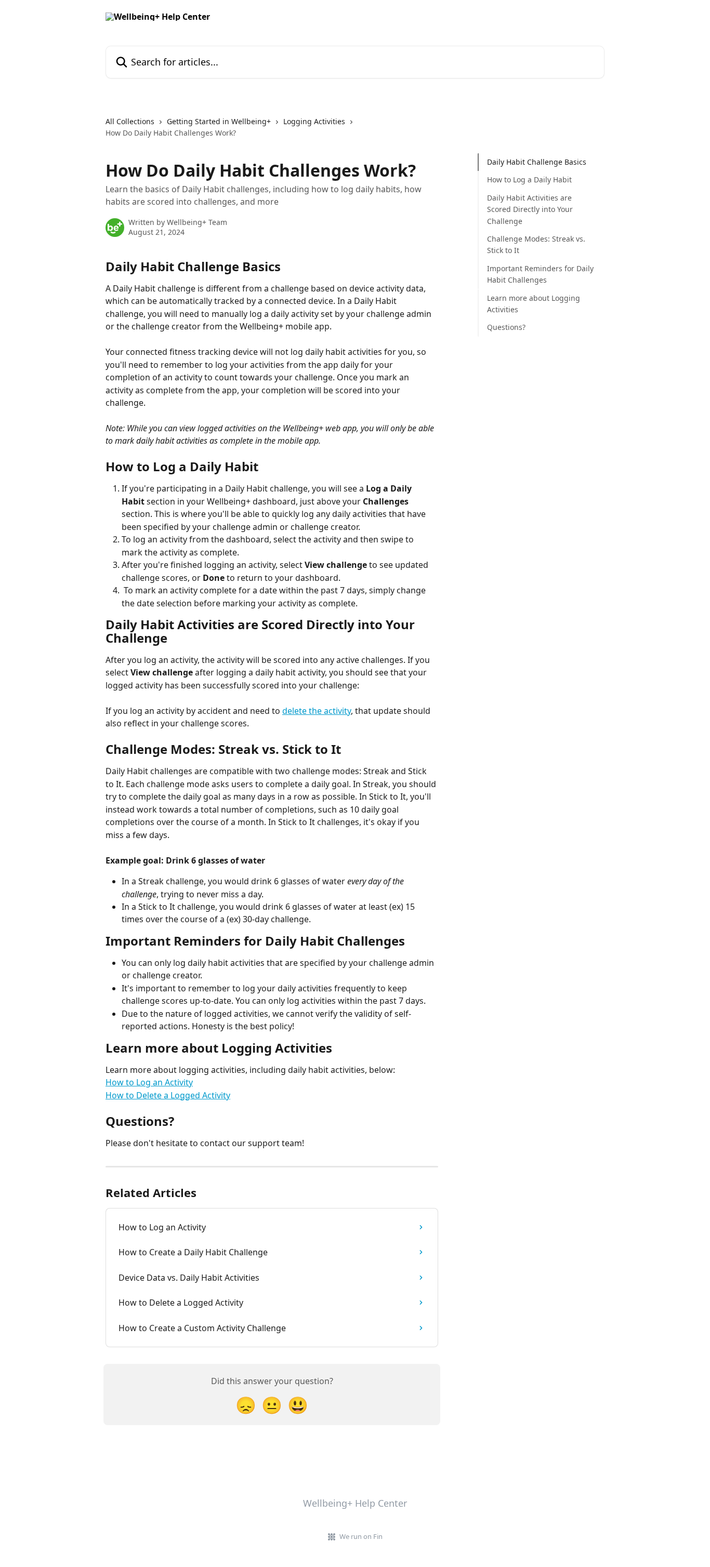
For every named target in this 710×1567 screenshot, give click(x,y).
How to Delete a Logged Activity (168, 1095)
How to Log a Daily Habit (529, 179)
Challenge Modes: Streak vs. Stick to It (536, 244)
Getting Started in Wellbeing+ (219, 121)
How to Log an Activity (149, 1082)
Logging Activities (314, 121)
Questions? (506, 327)
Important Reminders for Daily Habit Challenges (540, 274)
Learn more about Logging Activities (533, 303)
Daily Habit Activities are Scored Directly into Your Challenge (530, 209)
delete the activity (316, 710)
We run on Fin (361, 1536)
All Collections (130, 121)
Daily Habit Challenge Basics (536, 162)
